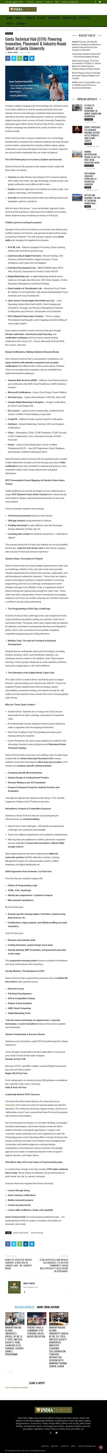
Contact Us (49, 2)
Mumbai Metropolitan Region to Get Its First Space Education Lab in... (92, 157)
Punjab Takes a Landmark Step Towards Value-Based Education (36, 1332)
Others (21, 24)
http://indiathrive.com (30, 1287)
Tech (9, 24)
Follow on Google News (70, 2)
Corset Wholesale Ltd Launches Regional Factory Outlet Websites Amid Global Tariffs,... (92, 134)
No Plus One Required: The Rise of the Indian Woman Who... (92, 199)
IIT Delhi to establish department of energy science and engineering (92, 111)
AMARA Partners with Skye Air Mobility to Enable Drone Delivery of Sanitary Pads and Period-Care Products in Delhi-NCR (86, 46)
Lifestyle (84, 18)
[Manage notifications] (101, 1447)
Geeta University (37, 1233)
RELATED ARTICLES (24, 1306)
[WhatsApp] (19, 58)
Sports (41, 18)
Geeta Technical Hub (20, 1233)
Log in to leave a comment (16, 1387)
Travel (87, 206)
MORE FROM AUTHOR (48, 1306)
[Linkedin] (25, 58)
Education (69, 18)
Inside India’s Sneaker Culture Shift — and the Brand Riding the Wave (86, 55)
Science (87, 187)
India (19, 18)
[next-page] (11, 1371)
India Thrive (13, 52)
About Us (30, 2)
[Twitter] (100, 2)
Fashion (88, 144)
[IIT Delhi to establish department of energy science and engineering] (77, 107)
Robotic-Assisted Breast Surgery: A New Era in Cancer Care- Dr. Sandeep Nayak (18, 1264)
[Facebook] (95, 2)
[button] (99, 18)
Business (54, 18)
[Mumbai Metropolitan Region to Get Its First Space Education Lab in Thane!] (77, 154)
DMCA (57, 2)
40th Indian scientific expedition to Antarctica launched (90, 179)
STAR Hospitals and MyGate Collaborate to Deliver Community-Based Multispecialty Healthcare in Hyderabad (54, 1265)
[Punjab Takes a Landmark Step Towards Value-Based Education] (36, 1318)
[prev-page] (6, 1371)
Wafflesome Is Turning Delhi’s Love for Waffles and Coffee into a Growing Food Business (86, 85)
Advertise (39, 2)
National (88, 119)
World (30, 18)
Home (9, 18)
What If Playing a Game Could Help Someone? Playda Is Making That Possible (86, 75)
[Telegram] (31, 58)
